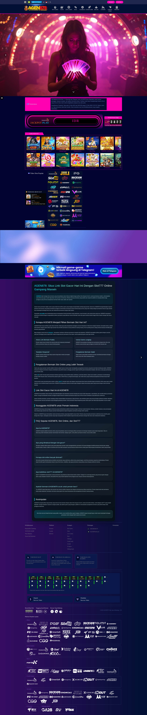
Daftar (119, 2)
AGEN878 (38, 296)
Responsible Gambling (30, 528)
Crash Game (89, 9)
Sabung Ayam (110, 10)
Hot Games (55, 9)
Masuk (111, 2)
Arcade (96, 9)
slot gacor (50, 332)
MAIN (34, 143)
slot (38, 374)
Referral (51, 533)
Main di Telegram (37, 2)
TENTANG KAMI (29, 531)
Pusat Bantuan (28, 533)
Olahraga (82, 9)
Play (45, 122)
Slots (62, 9)
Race (75, 9)
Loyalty (51, 531)
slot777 (60, 381)
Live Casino (69, 9)
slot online (42, 313)
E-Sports (103, 9)
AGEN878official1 (94, 531)
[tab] (53, 173)
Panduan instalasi (140, 249)
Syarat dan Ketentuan (30, 536)
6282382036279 (94, 528)
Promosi (116, 9)
